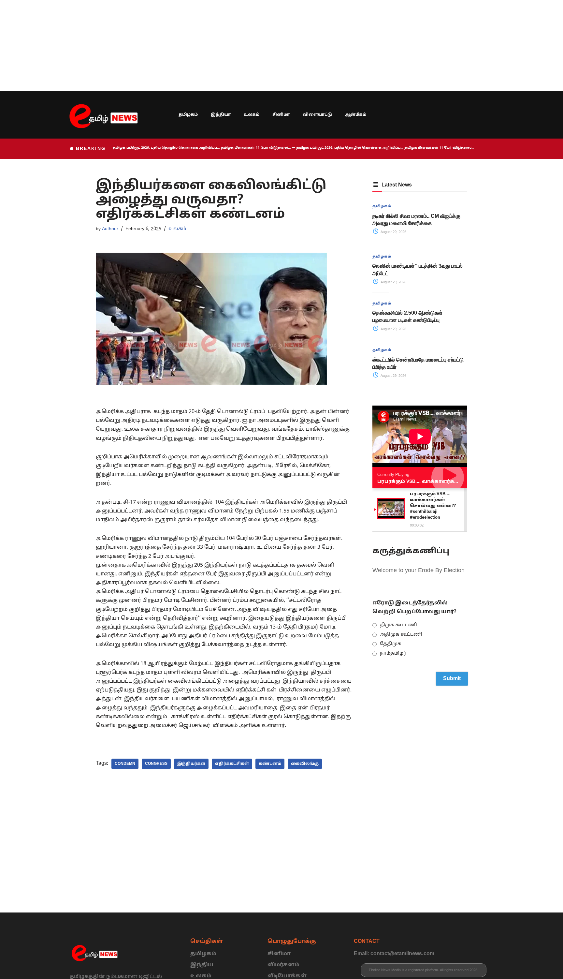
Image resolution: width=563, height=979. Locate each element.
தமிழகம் (188, 114)
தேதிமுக (390, 644)
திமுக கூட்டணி (398, 625)
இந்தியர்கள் (191, 764)
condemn (125, 764)
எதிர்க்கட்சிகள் (232, 764)
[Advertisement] (195, 45)
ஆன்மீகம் (355, 114)
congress (156, 764)
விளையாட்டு (317, 114)
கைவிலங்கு (305, 764)
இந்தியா (221, 114)
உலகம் (251, 114)
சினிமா (281, 114)
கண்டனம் (270, 764)
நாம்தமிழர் (393, 653)
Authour (110, 229)
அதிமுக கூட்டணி (401, 634)
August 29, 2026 (393, 232)
